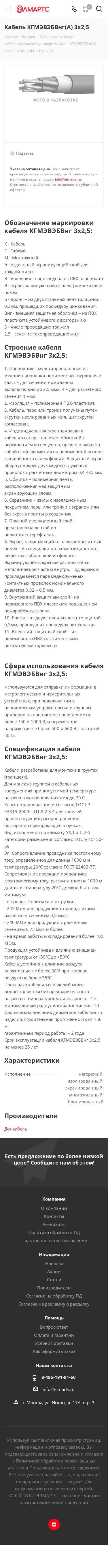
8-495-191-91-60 (58, 1377)
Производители (54, 1288)
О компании (54, 1208)
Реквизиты (54, 1224)
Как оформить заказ (54, 1351)
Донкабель (15, 1129)
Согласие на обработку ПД (54, 1296)
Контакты (54, 1216)
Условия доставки (54, 1343)
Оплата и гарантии (54, 1335)
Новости (54, 1263)
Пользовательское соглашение (54, 1240)
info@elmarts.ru (68, 179)
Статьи (54, 1279)
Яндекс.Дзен (54, 1524)
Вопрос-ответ (54, 1327)
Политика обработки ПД (54, 1232)
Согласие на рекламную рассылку (54, 1304)
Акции (54, 1271)
